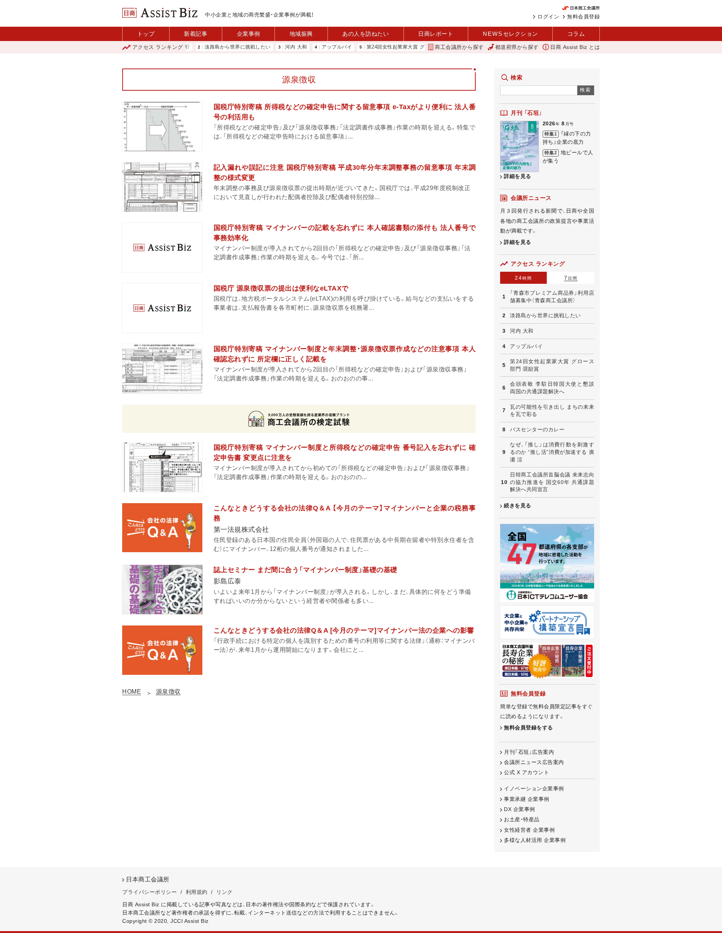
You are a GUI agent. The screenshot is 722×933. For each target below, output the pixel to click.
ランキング (157, 47)
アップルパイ (316, 47)
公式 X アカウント (526, 772)
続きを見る (517, 505)
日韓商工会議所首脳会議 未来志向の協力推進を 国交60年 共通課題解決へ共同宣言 (552, 482)
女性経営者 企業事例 (529, 830)
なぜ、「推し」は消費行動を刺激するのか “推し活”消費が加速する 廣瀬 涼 (552, 451)
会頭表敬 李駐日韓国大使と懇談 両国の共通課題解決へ (552, 387)
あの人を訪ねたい (365, 33)
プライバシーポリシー (149, 892)
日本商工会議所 (148, 879)
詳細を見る (517, 176)
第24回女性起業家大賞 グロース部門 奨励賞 (396, 47)
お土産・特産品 (522, 819)
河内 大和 (276, 47)
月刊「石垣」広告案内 (529, 752)
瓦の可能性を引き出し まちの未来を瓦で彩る (552, 410)
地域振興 (301, 33)
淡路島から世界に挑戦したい (217, 47)
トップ (146, 33)
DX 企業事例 (519, 809)
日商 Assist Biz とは (575, 47)
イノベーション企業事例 (534, 788)
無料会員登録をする (528, 727)
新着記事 (195, 33)
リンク (224, 892)
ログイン (548, 16)
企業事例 (248, 33)
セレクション (510, 33)
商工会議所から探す (459, 47)
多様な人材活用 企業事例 (535, 840)
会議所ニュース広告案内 (534, 762)
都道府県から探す (517, 47)
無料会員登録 (583, 16)
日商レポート (435, 33)
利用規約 (197, 892)
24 (523, 278)
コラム (576, 33)
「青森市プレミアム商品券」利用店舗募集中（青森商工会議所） (552, 296)
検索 (586, 90)
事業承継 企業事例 (526, 799)
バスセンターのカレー (537, 429)
